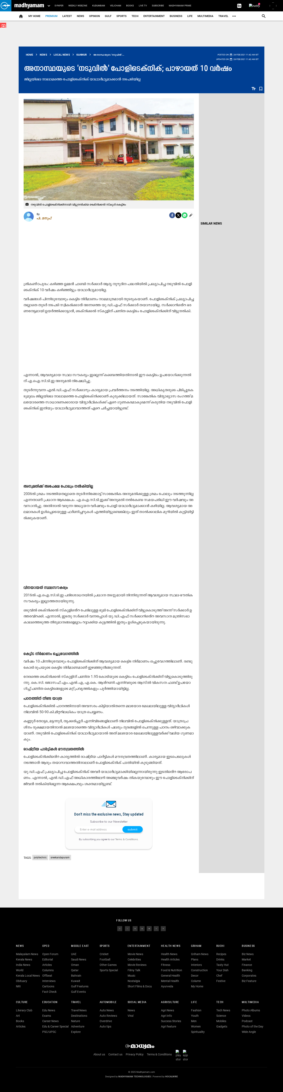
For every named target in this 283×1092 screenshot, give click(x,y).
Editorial (47, 959)
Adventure (77, 1026)
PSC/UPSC (49, 1031)
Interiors (196, 964)
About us (99, 1054)
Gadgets (221, 1026)
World (19, 970)
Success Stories (171, 1021)
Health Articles (170, 959)
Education (50, 1002)
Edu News (48, 1010)
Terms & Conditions (126, 839)
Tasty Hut (222, 964)
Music (131, 975)
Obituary (21, 981)
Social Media (137, 1002)
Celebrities (134, 959)
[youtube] (149, 928)
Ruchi (220, 946)
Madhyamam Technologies (134, 1076)
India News (23, 964)
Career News (50, 1021)
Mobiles (221, 1021)
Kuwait (75, 981)
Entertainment (154, 16)
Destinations (79, 1015)
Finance (247, 964)
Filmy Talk (134, 970)
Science (221, 1015)
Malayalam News (27, 954)
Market (246, 959)
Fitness (165, 964)
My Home (34, 16)
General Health (170, 975)
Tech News (223, 1010)
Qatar (75, 970)
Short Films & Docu (140, 986)
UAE (73, 954)
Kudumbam (98, 5)
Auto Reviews (108, 1015)
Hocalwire (171, 1076)
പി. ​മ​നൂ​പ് (44, 218)
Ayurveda (167, 986)
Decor (194, 975)
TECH (135, 16)
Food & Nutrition (171, 970)
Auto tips (105, 1026)
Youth (195, 1015)
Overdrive (106, 1021)
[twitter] (127, 928)
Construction (199, 970)
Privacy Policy (135, 1054)
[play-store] (179, 1055)
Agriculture (170, 1002)
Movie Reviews (137, 964)
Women (196, 1026)
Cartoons (48, 986)
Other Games (108, 964)
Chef (219, 975)
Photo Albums (251, 1010)
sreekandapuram (60, 857)
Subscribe (158, 5)
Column (196, 981)
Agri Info (166, 1015)
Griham (196, 946)
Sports (121, 16)
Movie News (135, 954)
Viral (130, 1015)
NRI (18, 986)
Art (18, 1015)
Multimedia (205, 16)
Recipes (221, 954)
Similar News (211, 223)
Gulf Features (79, 986)
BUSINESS (248, 946)
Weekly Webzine (77, 5)
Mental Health (170, 981)
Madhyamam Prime (180, 5)
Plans (194, 959)
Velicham (115, 5)
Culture (22, 1002)
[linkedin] (142, 928)
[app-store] (186, 1055)
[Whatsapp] (184, 215)
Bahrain (76, 975)
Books (130, 5)
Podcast (247, 1021)
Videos (246, 1015)
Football (105, 959)
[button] (5, 5)
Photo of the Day (252, 1026)
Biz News (248, 954)
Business (176, 16)
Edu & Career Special (55, 1026)
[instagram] (135, 928)
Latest (67, 16)
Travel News (79, 1010)
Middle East (80, 946)
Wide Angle (249, 1031)
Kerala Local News (28, 975)
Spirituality (198, 1031)
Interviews (49, 981)
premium (51, 16)
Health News (170, 946)
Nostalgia (134, 981)
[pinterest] (163, 928)
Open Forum (50, 954)
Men (194, 1021)
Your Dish (222, 970)
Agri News (167, 1010)
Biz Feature (249, 981)
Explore (76, 1031)
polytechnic (40, 857)
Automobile (108, 1002)
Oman (75, 964)
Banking (247, 970)
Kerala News (24, 959)
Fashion (196, 1010)
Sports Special (109, 970)
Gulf (108, 16)
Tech (219, 1002)
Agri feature (168, 1026)
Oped (45, 946)
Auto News (107, 1010)
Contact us (115, 1054)
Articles (47, 964)
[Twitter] (178, 215)
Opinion (94, 16)
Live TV (143, 5)
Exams (46, 1015)
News (80, 16)
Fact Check (49, 991)
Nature (75, 1021)
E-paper (59, 5)
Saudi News (78, 959)
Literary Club (24, 1010)
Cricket (104, 954)
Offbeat (47, 975)
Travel (223, 16)
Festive (220, 981)
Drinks (220, 959)
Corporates (249, 975)
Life (189, 16)
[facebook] (172, 215)
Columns (48, 970)
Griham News (199, 954)
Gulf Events (78, 991)
